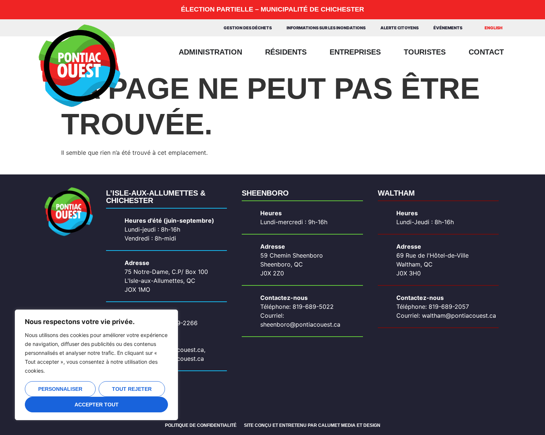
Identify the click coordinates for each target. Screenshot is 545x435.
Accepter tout (97, 405)
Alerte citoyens (399, 27)
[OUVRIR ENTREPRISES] (386, 52)
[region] (96, 365)
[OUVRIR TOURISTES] (451, 52)
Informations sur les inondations (326, 27)
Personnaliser (60, 389)
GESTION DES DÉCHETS (248, 27)
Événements (447, 27)
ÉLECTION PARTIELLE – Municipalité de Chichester (272, 9)
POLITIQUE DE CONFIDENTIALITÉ (201, 425)
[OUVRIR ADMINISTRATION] (247, 52)
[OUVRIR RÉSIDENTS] (312, 52)
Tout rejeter (132, 389)
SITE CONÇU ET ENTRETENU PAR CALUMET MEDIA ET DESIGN (312, 425)
